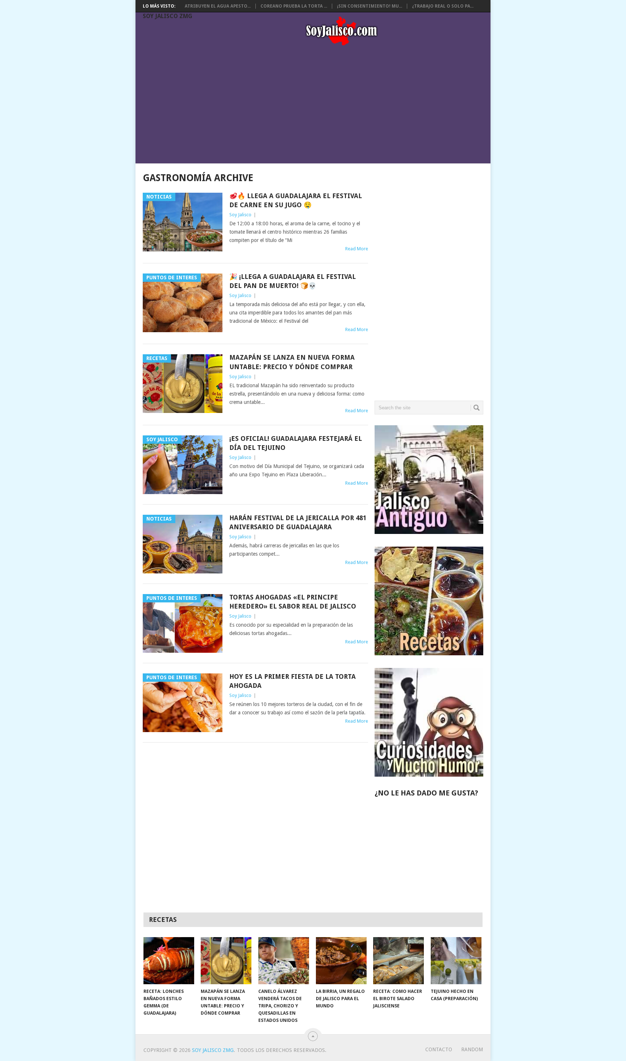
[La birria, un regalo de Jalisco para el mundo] (341, 960)
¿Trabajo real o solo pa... (442, 6)
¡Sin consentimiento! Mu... (369, 6)
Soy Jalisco (240, 214)
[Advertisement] (317, 105)
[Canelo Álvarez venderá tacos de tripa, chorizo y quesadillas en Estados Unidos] (283, 960)
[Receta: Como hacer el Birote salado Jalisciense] (398, 960)
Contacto (438, 1049)
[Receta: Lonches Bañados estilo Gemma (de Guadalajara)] (168, 960)
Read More (356, 248)
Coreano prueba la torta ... (293, 6)
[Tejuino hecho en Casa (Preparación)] (456, 960)
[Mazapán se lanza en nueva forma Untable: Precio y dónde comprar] (226, 960)
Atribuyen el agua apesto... (218, 6)
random (472, 1049)
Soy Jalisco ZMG (167, 16)
